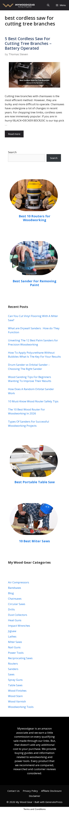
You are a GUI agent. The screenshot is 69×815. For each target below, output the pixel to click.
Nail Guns (14, 647)
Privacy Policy (30, 790)
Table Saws (15, 685)
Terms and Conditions (34, 809)
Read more (14, 133)
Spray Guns (15, 680)
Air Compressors (18, 582)
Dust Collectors (17, 615)
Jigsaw (12, 631)
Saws (11, 674)
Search (12, 152)
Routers (13, 663)
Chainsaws (15, 598)
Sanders (13, 669)
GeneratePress (53, 802)
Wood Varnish (17, 701)
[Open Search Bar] (48, 5)
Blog (11, 593)
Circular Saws (16, 604)
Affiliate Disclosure (51, 790)
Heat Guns (14, 620)
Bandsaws (14, 588)
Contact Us (13, 790)
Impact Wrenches (19, 625)
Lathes (12, 636)
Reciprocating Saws (20, 658)
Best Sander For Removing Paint (34, 283)
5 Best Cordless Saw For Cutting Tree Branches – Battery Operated (28, 43)
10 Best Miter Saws (34, 541)
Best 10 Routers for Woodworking (34, 218)
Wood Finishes (17, 690)
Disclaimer (34, 795)
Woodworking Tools (21, 707)
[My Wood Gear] (18, 5)
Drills (11, 609)
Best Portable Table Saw (34, 482)
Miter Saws (15, 642)
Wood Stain (15, 696)
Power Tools (16, 653)
